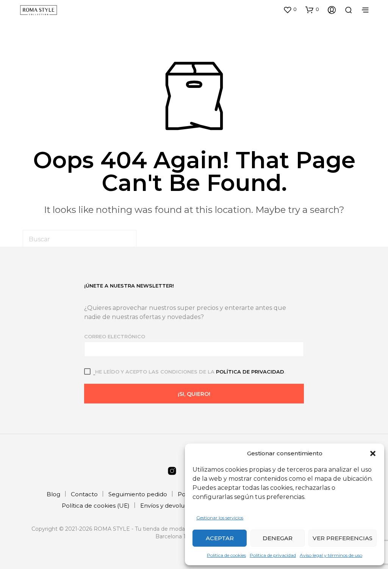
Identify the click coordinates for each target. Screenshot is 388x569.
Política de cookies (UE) (96, 505)
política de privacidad (250, 372)
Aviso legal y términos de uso (331, 555)
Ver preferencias (342, 538)
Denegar (278, 538)
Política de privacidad (273, 555)
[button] (373, 453)
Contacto (84, 494)
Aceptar (220, 538)
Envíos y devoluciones (171, 505)
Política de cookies (226, 555)
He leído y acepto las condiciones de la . (190, 372)
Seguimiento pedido (137, 494)
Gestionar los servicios (219, 518)
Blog (53, 494)
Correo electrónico (114, 336)
